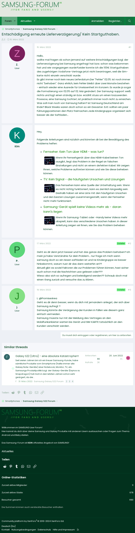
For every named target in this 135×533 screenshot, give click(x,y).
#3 (129, 289)
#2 (129, 243)
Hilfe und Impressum (64, 529)
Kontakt (6, 529)
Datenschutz (44, 529)
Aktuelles (26, 21)
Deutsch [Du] (9, 526)
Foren (8, 21)
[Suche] (129, 21)
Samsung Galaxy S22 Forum (49, 381)
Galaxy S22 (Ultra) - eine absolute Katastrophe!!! (47, 356)
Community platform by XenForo (33, 521)
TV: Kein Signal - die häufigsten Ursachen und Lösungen (84, 179)
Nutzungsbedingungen (24, 529)
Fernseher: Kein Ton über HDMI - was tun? (73, 152)
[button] (14, 21)
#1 (129, 47)
